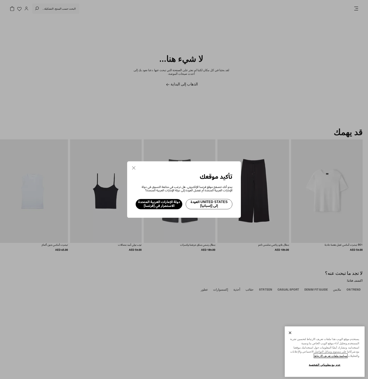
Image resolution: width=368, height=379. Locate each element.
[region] (325, 351)
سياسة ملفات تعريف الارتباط (330, 356)
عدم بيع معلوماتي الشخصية (325, 365)
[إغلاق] (290, 332)
